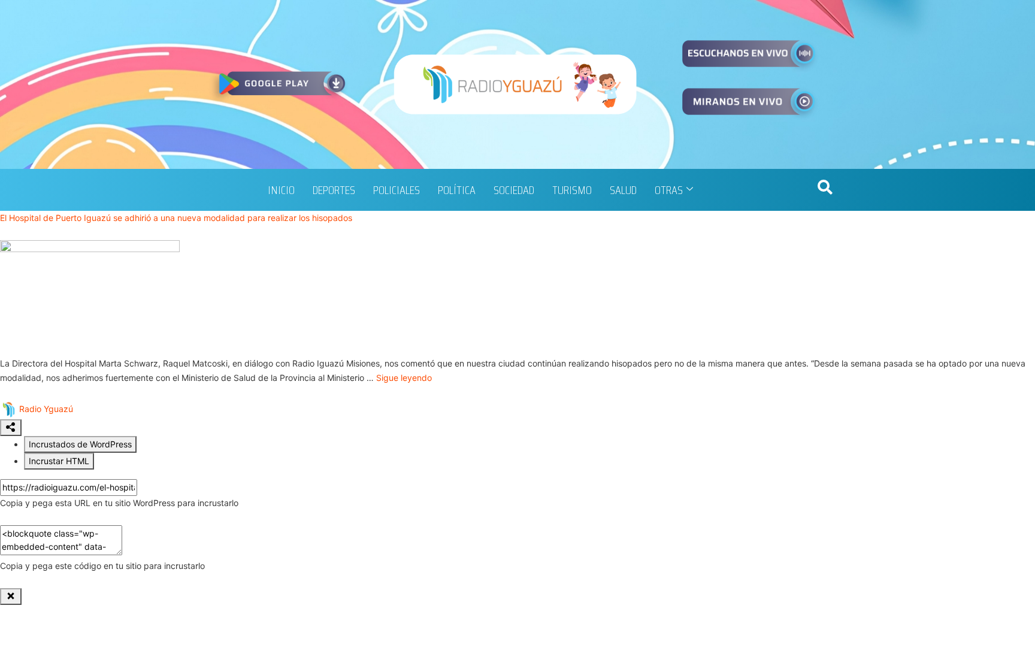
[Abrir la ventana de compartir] (11, 427)
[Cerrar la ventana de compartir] (11, 596)
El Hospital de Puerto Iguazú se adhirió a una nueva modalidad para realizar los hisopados (176, 218)
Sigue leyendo (404, 378)
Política (457, 189)
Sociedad (514, 189)
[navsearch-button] (825, 190)
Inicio (281, 189)
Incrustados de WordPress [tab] (80, 444)
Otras (669, 189)
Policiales (396, 189)
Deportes (334, 189)
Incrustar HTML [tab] (59, 461)
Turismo (572, 189)
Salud (623, 189)
